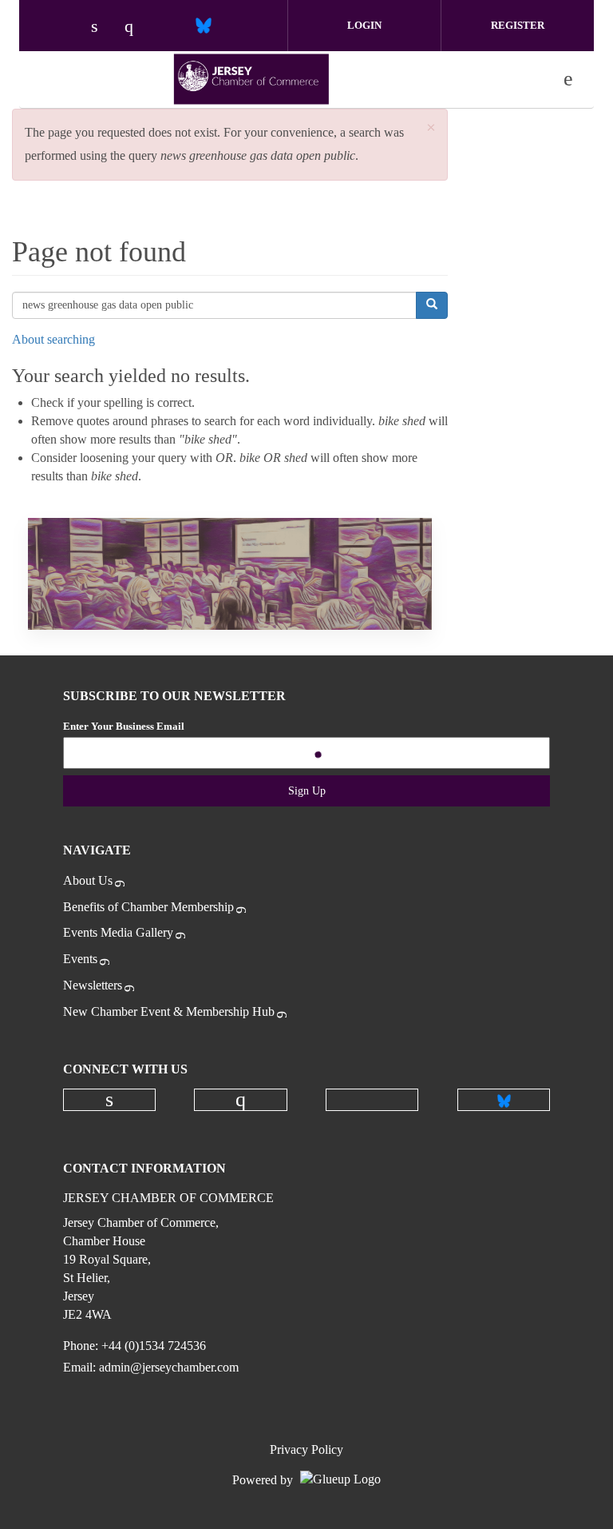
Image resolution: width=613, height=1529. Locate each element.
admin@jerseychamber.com (169, 1367)
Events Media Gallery (118, 932)
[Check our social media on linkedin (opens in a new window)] (103, 27)
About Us (88, 880)
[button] (431, 128)
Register (517, 25)
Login (364, 25)
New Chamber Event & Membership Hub (169, 1011)
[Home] (251, 79)
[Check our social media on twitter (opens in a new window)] (170, 27)
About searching (53, 339)
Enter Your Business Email (123, 726)
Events (80, 959)
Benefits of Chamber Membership (148, 907)
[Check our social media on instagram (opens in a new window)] (136, 27)
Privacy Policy (306, 1449)
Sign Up (307, 791)
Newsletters (92, 985)
